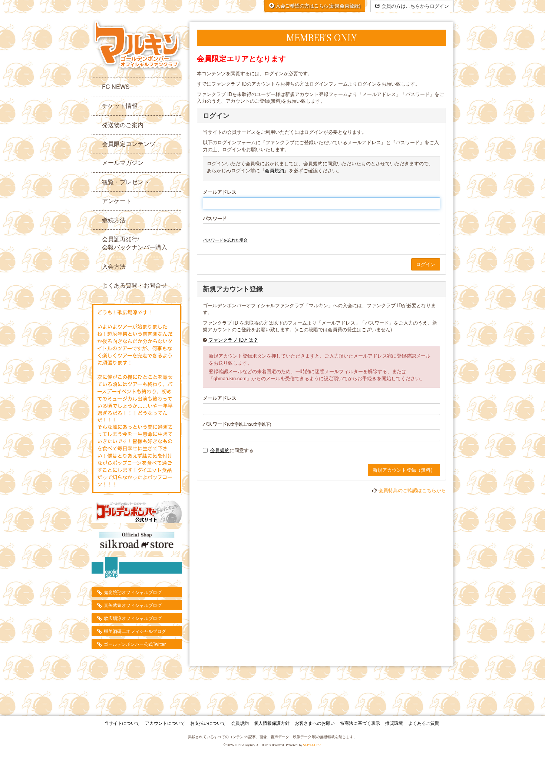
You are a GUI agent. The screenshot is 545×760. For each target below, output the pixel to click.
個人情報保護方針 (272, 723)
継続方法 (114, 220)
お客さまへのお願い (315, 723)
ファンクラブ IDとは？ (233, 339)
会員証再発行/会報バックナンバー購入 (134, 243)
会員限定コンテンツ (128, 143)
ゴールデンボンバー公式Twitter (135, 644)
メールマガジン (122, 162)
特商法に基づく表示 (360, 723)
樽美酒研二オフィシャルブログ (135, 631)
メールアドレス (220, 192)
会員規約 (274, 170)
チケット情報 (120, 105)
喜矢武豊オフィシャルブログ (133, 605)
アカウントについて (165, 723)
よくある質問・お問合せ (134, 285)
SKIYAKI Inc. (312, 745)
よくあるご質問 (423, 723)
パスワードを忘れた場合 (225, 240)
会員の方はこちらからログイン (414, 5)
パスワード (215, 218)
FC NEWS (116, 86)
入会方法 (114, 266)
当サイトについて (122, 723)
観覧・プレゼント (125, 181)
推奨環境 (394, 723)
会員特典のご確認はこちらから (412, 490)
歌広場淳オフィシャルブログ (133, 618)
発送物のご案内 (122, 124)
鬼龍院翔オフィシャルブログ (133, 592)
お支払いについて (208, 723)
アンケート (117, 200)
